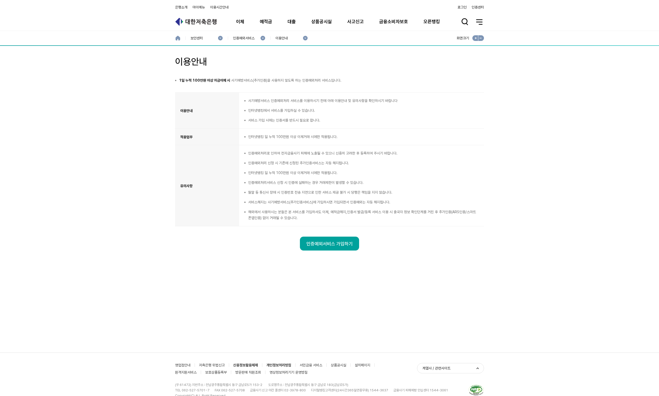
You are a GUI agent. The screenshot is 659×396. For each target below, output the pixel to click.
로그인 (462, 7)
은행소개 (181, 7)
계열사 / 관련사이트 (436, 368)
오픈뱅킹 (431, 21)
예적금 (266, 21)
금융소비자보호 (393, 21)
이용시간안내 (219, 7)
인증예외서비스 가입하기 (329, 243)
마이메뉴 (199, 7)
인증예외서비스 (244, 38)
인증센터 (478, 7)
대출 (292, 21)
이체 (240, 21)
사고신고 (355, 21)
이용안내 (281, 38)
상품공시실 (321, 21)
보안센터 (196, 38)
